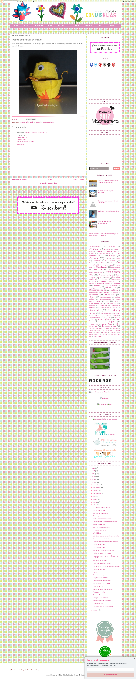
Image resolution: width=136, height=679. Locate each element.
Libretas (115, 286)
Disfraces (101, 263)
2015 (93, 474)
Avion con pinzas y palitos (101, 583)
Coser (118, 258)
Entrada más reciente (19, 179)
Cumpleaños (110, 261)
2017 (93, 468)
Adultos (93, 249)
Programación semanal (100, 578)
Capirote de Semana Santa (102, 563)
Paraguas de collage (99, 592)
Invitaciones (97, 286)
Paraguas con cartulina (100, 598)
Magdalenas (114, 290)
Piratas (116, 301)
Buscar (116, 168)
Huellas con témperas (107, 281)
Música (115, 292)
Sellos (108, 315)
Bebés (116, 249)
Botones (99, 251)
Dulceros (112, 263)
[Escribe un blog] (29, 119)
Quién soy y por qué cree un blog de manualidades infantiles (108, 212)
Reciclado (38, 122)
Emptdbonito (98, 269)
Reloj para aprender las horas (102, 539)
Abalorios (112, 246)
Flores (95, 572)
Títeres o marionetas (96, 328)
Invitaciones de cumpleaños (102, 519)
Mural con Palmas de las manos (103, 550)
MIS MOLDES (110, 288)
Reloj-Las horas (106, 313)
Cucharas (97, 261)
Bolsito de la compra (99, 530)
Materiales (88, 26)
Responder (20, 144)
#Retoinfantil (94, 246)
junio (95, 499)
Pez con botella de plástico (101, 527)
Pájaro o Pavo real (99, 524)
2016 (93, 471)
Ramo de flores (98, 595)
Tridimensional (93, 324)
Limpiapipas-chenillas (95, 288)
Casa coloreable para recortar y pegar (105, 541)
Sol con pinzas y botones (101, 507)
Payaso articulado (99, 569)
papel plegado (94, 334)
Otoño (91, 297)
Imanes (91, 283)
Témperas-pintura (48, 122)
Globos (107, 277)
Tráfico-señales (106, 324)
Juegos (107, 286)
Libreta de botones (99, 544)
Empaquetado (115, 267)
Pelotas (98, 301)
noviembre (97, 488)
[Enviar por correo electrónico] (27, 119)
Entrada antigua (78, 179)
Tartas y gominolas (105, 320)
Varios (100, 26)
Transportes (111, 322)
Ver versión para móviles (48, 183)
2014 (93, 476)
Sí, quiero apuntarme (110, 674)
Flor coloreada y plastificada (102, 580)
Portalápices (103, 305)
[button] (110, 660)
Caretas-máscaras (104, 253)
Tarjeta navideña (94, 317)
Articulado (107, 249)
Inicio (50, 179)
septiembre (97, 493)
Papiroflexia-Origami (105, 299)
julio (94, 496)
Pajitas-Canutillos (105, 297)
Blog (16, 26)
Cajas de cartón (111, 251)
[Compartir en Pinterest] (35, 119)
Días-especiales (64, 26)
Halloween (104, 279)
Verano (115, 328)
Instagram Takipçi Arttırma (25, 141)
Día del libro (97, 533)
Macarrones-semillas (97, 290)
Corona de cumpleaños (100, 513)
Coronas (108, 258)
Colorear (94, 258)
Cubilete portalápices (100, 575)
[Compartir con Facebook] (33, 119)
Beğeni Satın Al (22, 137)
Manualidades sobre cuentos (99, 292)
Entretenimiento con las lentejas (103, 606)
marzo (95, 610)
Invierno (117, 284)
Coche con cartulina (99, 510)
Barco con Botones (99, 586)
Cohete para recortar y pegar (102, 516)
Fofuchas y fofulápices (106, 275)
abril (95, 505)
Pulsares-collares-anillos (109, 308)
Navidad (109, 294)
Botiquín (91, 251)
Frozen (100, 277)
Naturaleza (93, 295)
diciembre (96, 485)
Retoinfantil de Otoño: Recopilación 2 (105, 222)
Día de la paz (108, 265)
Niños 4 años (30, 122)
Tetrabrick (101, 322)
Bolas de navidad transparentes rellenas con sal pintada (108, 181)
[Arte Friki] (111, 434)
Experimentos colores (95, 272)
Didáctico (92, 263)
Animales (22, 122)
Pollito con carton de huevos (102, 553)
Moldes (26, 26)
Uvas (107, 328)
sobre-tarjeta (98, 336)
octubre (96, 490)
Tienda (50, 26)
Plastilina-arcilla (95, 303)
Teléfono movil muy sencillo (102, 600)
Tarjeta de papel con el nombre (103, 589)
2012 (93, 482)
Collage (112, 256)
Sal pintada (116, 313)
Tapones (115, 315)
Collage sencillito (98, 603)
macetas (105, 332)
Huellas (94, 281)
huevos (97, 332)
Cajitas (91, 253)
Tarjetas (107, 318)
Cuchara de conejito (99, 547)
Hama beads (116, 279)
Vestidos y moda (94, 330)
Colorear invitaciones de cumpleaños (105, 522)
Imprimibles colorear (103, 283)
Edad (77, 26)
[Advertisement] (104, 83)
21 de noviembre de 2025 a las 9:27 (35, 132)
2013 (93, 479)
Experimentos (113, 269)
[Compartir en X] (31, 119)
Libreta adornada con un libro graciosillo (106, 536)
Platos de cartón (112, 303)
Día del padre (101, 267)
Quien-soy (111, 26)
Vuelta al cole (107, 330)
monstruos (114, 332)
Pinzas (106, 301)
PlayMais (92, 305)
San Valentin (38, 26)
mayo (95, 502)
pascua (105, 334)
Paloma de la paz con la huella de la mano (106, 566)
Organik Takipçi (22, 139)
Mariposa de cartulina (100, 560)
